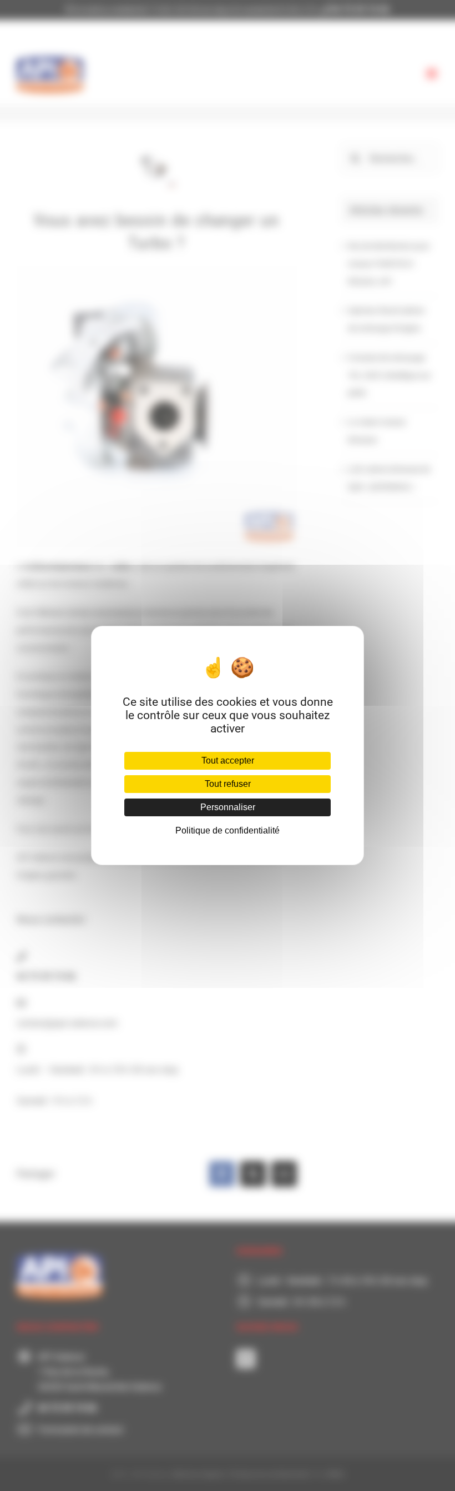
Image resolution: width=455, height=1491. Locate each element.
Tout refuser (228, 784)
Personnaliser (227, 807)
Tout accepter (227, 760)
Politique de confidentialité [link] (227, 830)
